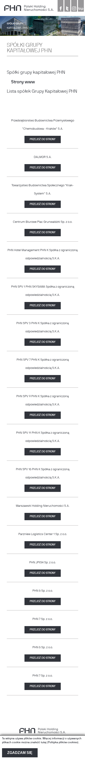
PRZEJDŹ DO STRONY (43, 139)
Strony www (23, 82)
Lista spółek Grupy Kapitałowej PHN (42, 92)
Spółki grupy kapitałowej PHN (36, 73)
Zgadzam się (19, 753)
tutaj (43, 742)
